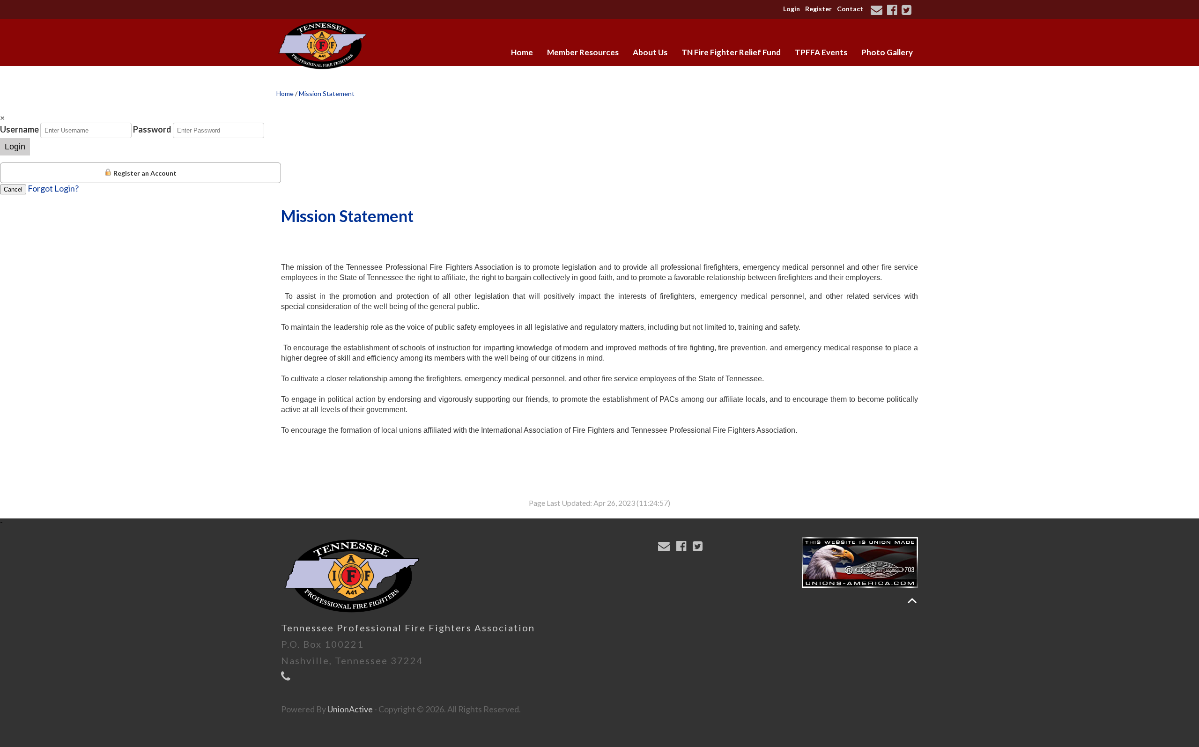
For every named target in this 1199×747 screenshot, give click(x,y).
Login (791, 9)
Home (522, 52)
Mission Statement (327, 93)
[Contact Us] (878, 11)
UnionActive (350, 709)
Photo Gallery (887, 52)
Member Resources (583, 52)
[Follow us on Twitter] (908, 11)
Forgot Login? (53, 188)
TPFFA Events (821, 52)
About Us (650, 52)
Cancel (13, 189)
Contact (850, 9)
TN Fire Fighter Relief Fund (731, 52)
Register (818, 9)
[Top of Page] (912, 600)
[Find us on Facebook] (893, 11)
